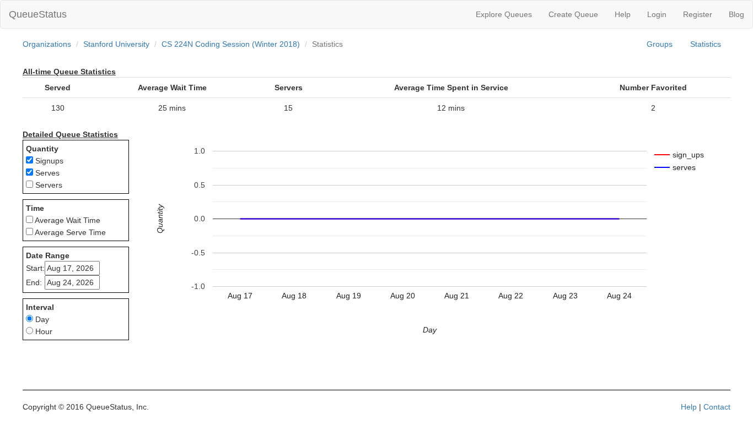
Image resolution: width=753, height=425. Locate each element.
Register (697, 14)
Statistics (705, 44)
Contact (716, 406)
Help (623, 14)
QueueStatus (38, 14)
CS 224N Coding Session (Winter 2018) (231, 44)
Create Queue (573, 14)
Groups (660, 44)
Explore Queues (504, 14)
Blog (736, 14)
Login (656, 14)
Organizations (47, 44)
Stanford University (116, 44)
